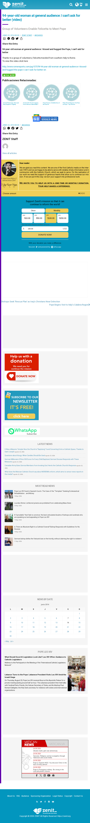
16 (10, 627)
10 (22, 623)
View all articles (9, 153)
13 (56, 623)
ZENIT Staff (27, 35)
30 (10, 636)
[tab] (33, 743)
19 (45, 627)
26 (45, 632)
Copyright (68, 796)
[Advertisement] (45, 282)
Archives (39, 35)
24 (22, 632)
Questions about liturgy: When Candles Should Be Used (25, 455)
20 (56, 627)
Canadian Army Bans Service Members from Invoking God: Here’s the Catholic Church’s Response (40, 465)
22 (79, 627)
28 (68, 632)
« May (7, 641)
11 (33, 623)
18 (33, 627)
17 (22, 627)
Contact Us (78, 796)
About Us (11, 796)
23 (10, 632)
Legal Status (57, 796)
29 (79, 632)
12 (45, 623)
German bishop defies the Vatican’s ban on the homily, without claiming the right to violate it (47, 539)
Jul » (11, 641)
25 (33, 632)
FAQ (18, 796)
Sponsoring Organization (41, 796)
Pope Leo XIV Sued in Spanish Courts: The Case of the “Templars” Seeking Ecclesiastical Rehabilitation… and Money (46, 492)
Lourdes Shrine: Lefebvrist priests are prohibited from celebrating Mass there (42, 503)
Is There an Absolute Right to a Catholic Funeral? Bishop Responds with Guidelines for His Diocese (47, 528)
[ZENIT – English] (25, 5)
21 (68, 627)
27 (56, 632)
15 (79, 623)
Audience (25, 796)
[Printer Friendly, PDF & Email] (8, 75)
